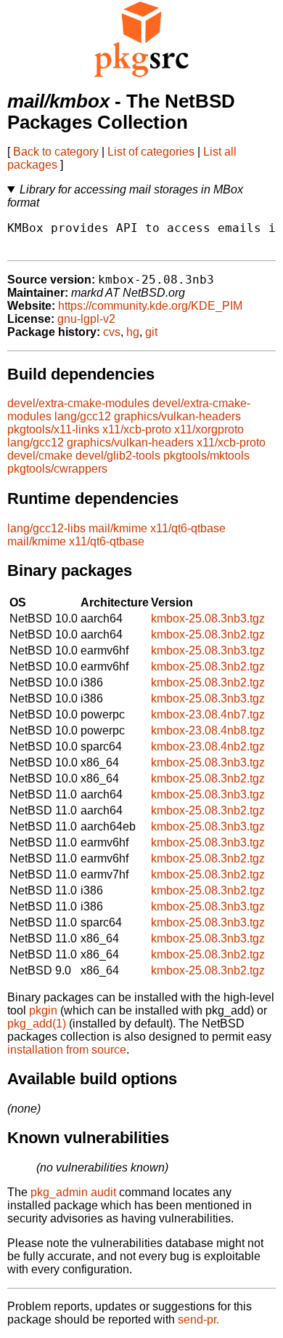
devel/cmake (40, 455)
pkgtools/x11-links (53, 429)
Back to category (56, 151)
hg (132, 332)
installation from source (66, 1049)
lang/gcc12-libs (46, 528)
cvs (111, 332)
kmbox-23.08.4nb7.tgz (208, 714)
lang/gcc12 (82, 416)
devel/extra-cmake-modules (78, 403)
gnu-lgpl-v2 (86, 319)
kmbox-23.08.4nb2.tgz (208, 746)
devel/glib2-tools (117, 455)
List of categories (150, 151)
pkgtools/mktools (206, 455)
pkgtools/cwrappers (57, 468)
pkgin (43, 1010)
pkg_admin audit (73, 1192)
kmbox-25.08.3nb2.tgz (208, 634)
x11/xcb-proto (136, 429)
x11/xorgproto (209, 429)
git (151, 332)
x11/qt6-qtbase (188, 528)
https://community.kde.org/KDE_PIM (150, 306)
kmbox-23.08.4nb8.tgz (208, 730)
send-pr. (198, 1319)
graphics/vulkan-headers (177, 416)
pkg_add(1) (36, 1023)
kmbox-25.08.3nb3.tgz (208, 618)
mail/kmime (118, 528)
